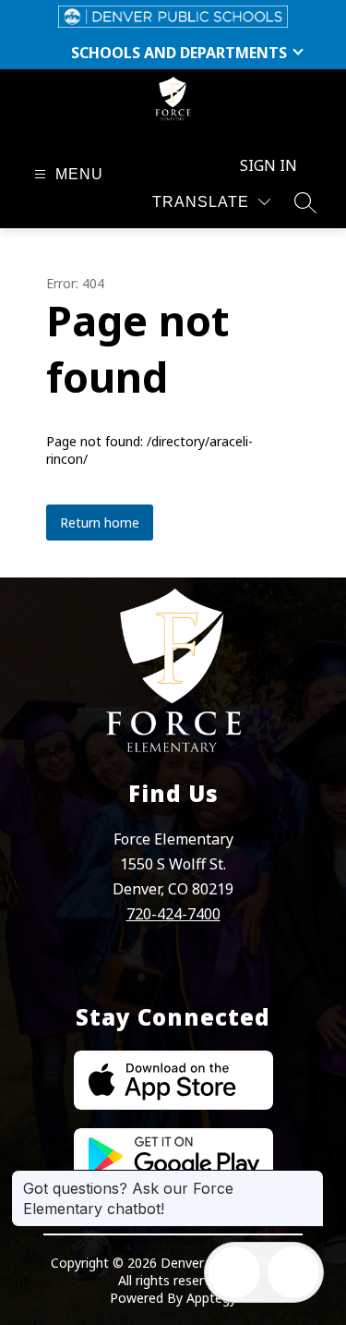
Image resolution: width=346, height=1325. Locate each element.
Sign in (268, 165)
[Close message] (309, 1179)
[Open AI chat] (293, 1272)
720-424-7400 (173, 914)
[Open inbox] (234, 1272)
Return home (99, 522)
